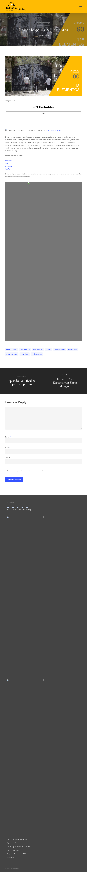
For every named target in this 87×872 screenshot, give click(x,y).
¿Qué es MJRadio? (13, 850)
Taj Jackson (25, 354)
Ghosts (48, 350)
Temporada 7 (43, 24)
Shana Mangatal (11, 354)
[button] (80, 7)
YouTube (8, 169)
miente (19, 846)
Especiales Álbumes (13, 843)
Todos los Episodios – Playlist (17, 839)
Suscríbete (10, 857)
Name (8, 437)
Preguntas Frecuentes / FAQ (16, 854)
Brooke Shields (11, 350)
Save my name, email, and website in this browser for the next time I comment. (34, 471)
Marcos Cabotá (60, 350)
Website (8, 458)
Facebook (8, 161)
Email (7, 447)
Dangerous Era (25, 350)
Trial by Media (37, 354)
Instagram (8, 166)
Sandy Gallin (72, 350)
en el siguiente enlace (54, 130)
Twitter (7, 163)
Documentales (38, 350)
